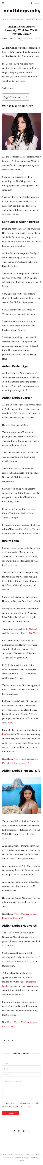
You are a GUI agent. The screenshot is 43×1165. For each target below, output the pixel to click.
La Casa (6, 734)
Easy (10, 722)
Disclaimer (18, 1158)
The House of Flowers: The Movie (22, 633)
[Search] (31, 3)
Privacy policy (28, 1158)
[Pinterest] (12, 1040)
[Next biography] (21, 11)
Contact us (9, 1158)
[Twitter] (8, 1040)
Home (4, 19)
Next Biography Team (12, 38)
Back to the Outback (27, 628)
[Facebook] (4, 1040)
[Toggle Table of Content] (24, 97)
